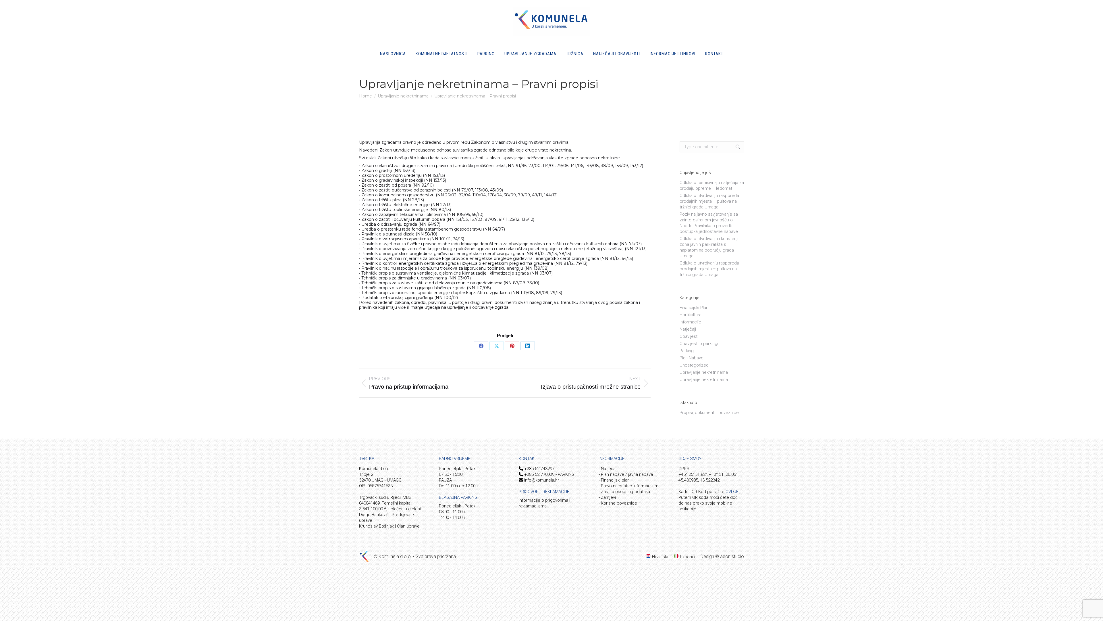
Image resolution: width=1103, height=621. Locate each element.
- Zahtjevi (607, 497)
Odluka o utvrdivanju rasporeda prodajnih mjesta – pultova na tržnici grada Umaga (709, 268)
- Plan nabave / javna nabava (626, 474)
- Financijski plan (614, 480)
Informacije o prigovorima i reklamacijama (544, 503)
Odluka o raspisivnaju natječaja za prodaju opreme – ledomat (712, 185)
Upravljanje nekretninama (704, 372)
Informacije (690, 322)
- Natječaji (608, 468)
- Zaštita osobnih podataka (624, 491)
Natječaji (688, 329)
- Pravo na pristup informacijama (630, 485)
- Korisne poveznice (618, 503)
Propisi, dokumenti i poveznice (709, 412)
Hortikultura (690, 314)
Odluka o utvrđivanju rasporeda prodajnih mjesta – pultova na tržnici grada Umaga (709, 201)
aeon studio (732, 556)
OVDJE (732, 491)
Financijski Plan (694, 307)
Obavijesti (689, 336)
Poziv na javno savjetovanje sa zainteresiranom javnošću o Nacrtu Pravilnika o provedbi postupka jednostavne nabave (709, 223)
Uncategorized (694, 365)
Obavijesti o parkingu (700, 343)
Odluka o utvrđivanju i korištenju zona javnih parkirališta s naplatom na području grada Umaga (710, 247)
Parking (687, 350)
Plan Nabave (691, 358)
